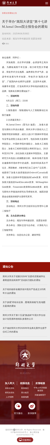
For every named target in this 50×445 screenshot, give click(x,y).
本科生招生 (9, 388)
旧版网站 (25, 439)
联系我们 (25, 388)
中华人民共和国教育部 (40, 389)
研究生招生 (9, 392)
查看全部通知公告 (9, 13)
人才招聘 (9, 397)
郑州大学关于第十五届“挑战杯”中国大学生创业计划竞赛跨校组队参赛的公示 (24, 317)
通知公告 (8, 266)
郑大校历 (25, 392)
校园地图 (25, 397)
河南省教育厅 (40, 395)
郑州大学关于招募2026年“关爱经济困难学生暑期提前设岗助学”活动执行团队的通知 (24, 278)
